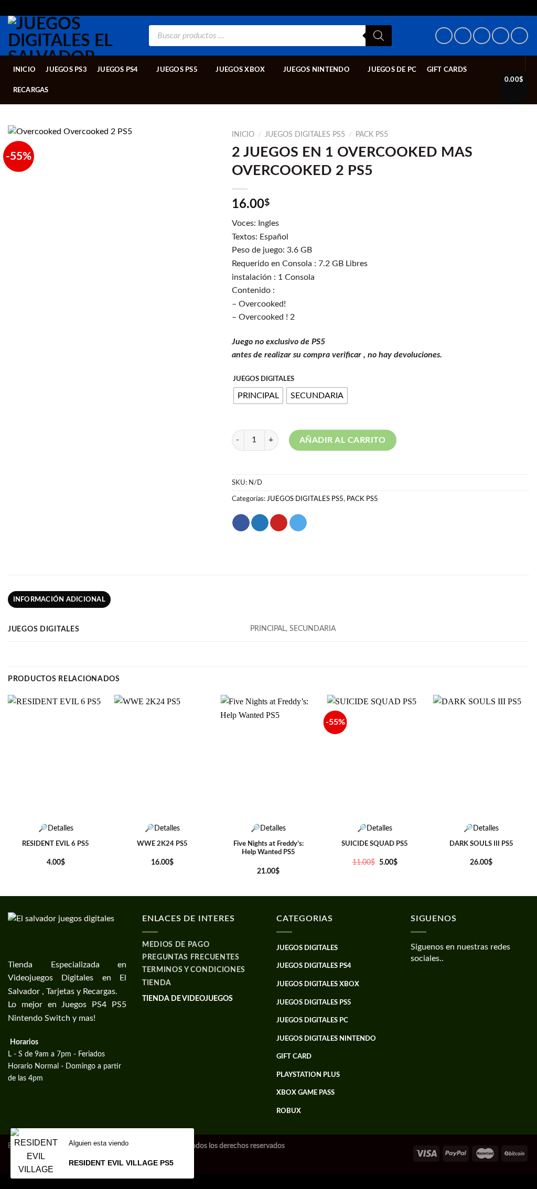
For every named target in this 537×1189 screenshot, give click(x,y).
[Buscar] (379, 35)
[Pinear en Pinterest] (278, 523)
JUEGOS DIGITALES (263, 379)
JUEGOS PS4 (117, 70)
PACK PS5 (372, 134)
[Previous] (8, 794)
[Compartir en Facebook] (241, 523)
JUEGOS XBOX (240, 70)
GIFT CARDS (447, 70)
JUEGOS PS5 (177, 70)
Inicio (24, 70)
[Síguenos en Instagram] (462, 36)
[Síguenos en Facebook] (444, 36)
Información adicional (59, 599)
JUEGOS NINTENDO (316, 70)
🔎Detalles (55, 828)
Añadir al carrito (342, 440)
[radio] (258, 395)
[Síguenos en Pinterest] (500, 36)
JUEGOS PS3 (66, 70)
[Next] (528, 794)
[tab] (59, 599)
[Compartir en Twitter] (259, 523)
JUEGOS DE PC (392, 70)
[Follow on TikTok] (481, 36)
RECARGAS (31, 90)
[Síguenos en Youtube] (519, 36)
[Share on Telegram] (298, 523)
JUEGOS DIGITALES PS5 (305, 134)
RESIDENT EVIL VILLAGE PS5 (121, 1163)
